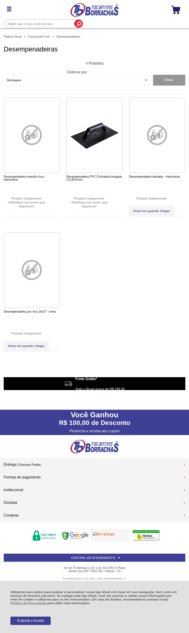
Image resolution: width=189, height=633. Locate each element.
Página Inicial (13, 36)
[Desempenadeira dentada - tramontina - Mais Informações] (157, 135)
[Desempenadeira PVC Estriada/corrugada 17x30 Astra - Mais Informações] (94, 135)
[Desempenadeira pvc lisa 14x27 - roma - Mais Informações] (31, 270)
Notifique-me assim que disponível (27, 204)
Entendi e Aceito (30, 621)
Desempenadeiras (68, 36)
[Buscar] (78, 24)
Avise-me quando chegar (151, 211)
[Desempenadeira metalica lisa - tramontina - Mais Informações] (31, 135)
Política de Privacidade (28, 603)
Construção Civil (39, 36)
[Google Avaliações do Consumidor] (110, 535)
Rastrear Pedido (30, 464)
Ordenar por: (77, 72)
